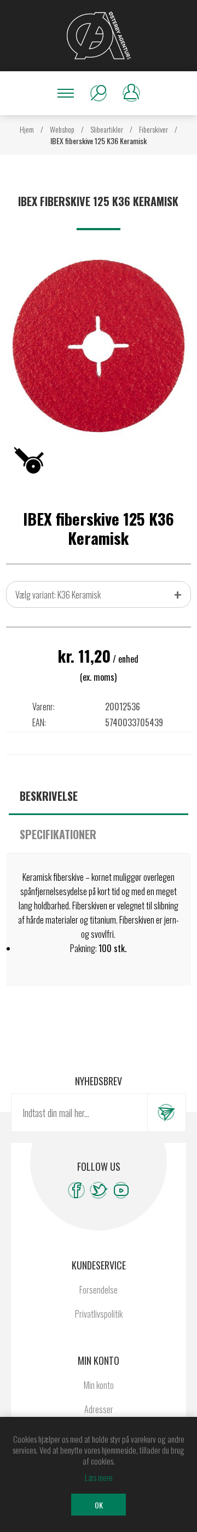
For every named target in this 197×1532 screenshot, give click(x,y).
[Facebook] (76, 1190)
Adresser (98, 1409)
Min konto (99, 1385)
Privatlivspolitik (99, 1313)
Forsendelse (98, 1289)
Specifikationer (58, 834)
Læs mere (99, 1477)
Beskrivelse (49, 796)
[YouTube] (121, 1190)
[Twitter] (98, 1190)
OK (99, 1505)
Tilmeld (166, 1112)
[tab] (98, 796)
